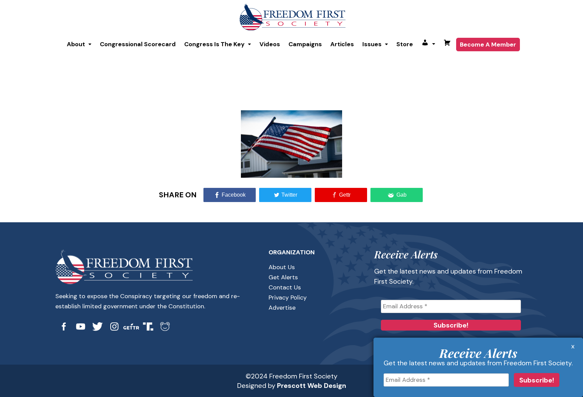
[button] (79, 44)
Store (404, 44)
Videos (269, 44)
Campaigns (305, 44)
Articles (342, 44)
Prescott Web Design (311, 385)
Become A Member (488, 44)
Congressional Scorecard (138, 44)
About (76, 44)
